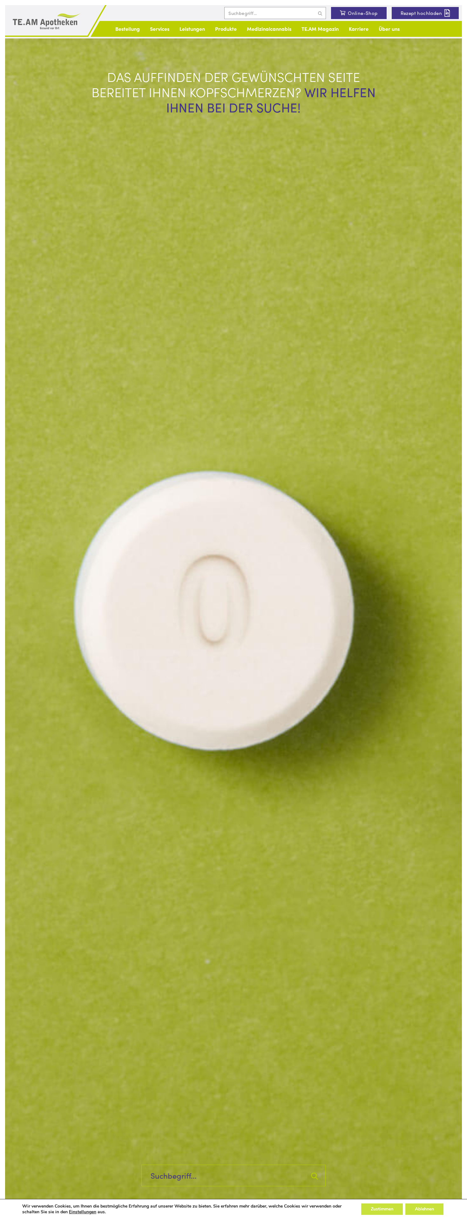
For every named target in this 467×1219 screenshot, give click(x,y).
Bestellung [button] (127, 28)
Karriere (359, 28)
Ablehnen (424, 1209)
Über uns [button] (389, 28)
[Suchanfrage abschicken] (320, 13)
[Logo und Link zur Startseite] (46, 21)
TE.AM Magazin (320, 28)
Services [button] (159, 28)
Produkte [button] (226, 28)
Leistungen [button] (192, 28)
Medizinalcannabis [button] (269, 28)
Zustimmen (382, 1209)
